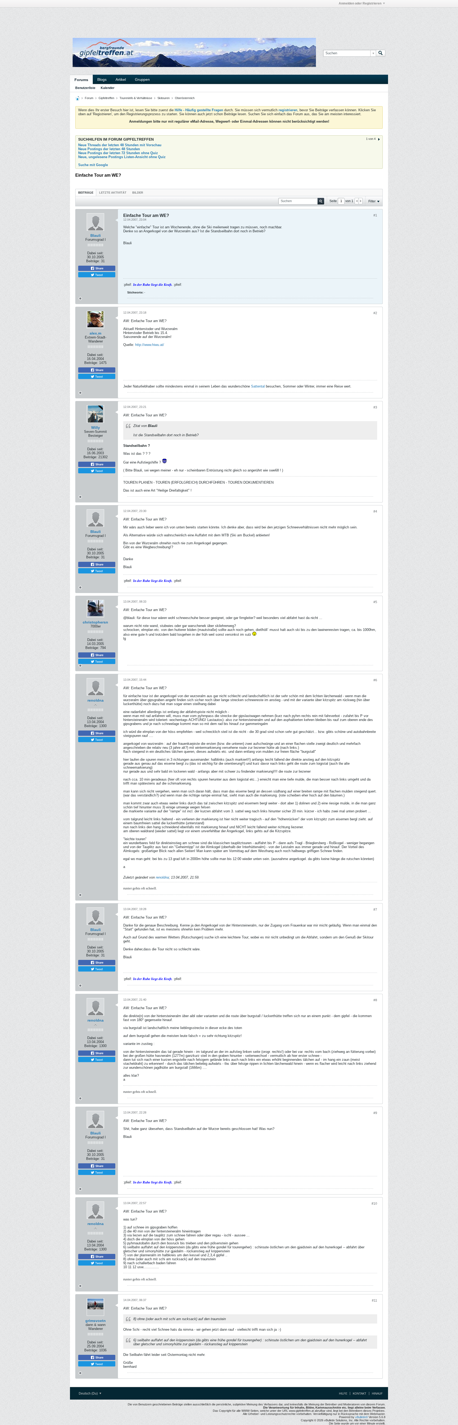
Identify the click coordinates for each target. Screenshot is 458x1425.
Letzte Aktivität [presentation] (112, 192)
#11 (374, 1300)
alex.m (95, 333)
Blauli (95, 235)
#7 (375, 909)
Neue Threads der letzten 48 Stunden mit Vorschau (119, 145)
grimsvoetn (95, 1321)
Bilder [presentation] (137, 192)
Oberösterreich (185, 98)
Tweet (98, 275)
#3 (375, 407)
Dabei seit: (95, 253)
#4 (375, 511)
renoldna (95, 700)
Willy (95, 427)
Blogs (102, 79)
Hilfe (343, 1393)
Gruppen (142, 79)
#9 (375, 1113)
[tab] (85, 192)
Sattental (258, 386)
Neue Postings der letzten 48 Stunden (109, 149)
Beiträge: (93, 261)
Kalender (107, 88)
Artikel (121, 79)
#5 (375, 602)
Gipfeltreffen (106, 98)
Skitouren (163, 98)
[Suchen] (380, 53)
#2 (375, 313)
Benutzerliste (85, 88)
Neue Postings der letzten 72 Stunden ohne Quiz (118, 153)
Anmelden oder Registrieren (360, 3)
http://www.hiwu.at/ (149, 345)
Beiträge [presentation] (85, 192)
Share (99, 268)
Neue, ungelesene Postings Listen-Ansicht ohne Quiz (122, 157)
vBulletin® (361, 1417)
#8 (375, 1000)
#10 (374, 1203)
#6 (375, 680)
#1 (375, 215)
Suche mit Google (93, 165)
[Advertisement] (149, 19)
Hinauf (377, 1393)
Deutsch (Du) (89, 1393)
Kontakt (359, 1393)
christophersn (95, 622)
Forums (81, 80)
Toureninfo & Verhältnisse (136, 98)
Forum (89, 98)
